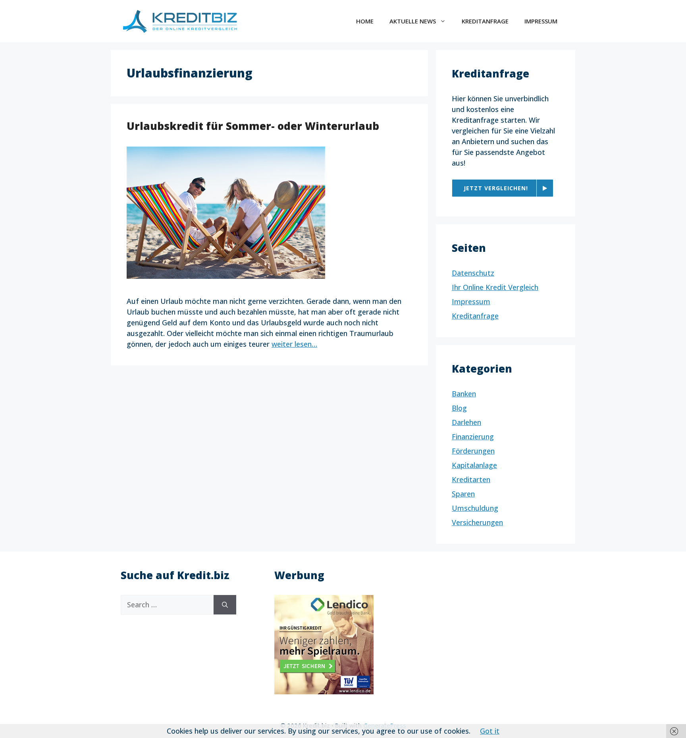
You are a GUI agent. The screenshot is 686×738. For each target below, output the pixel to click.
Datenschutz (473, 273)
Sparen (463, 493)
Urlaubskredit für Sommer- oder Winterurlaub (253, 126)
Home (365, 21)
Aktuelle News (412, 21)
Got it (489, 731)
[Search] (225, 604)
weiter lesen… (294, 344)
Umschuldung (475, 508)
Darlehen (466, 422)
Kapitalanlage (474, 465)
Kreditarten (471, 479)
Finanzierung (473, 436)
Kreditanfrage (485, 21)
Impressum (540, 21)
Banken (464, 393)
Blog (459, 408)
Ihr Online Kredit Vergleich (495, 287)
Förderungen (473, 451)
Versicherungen (477, 522)
